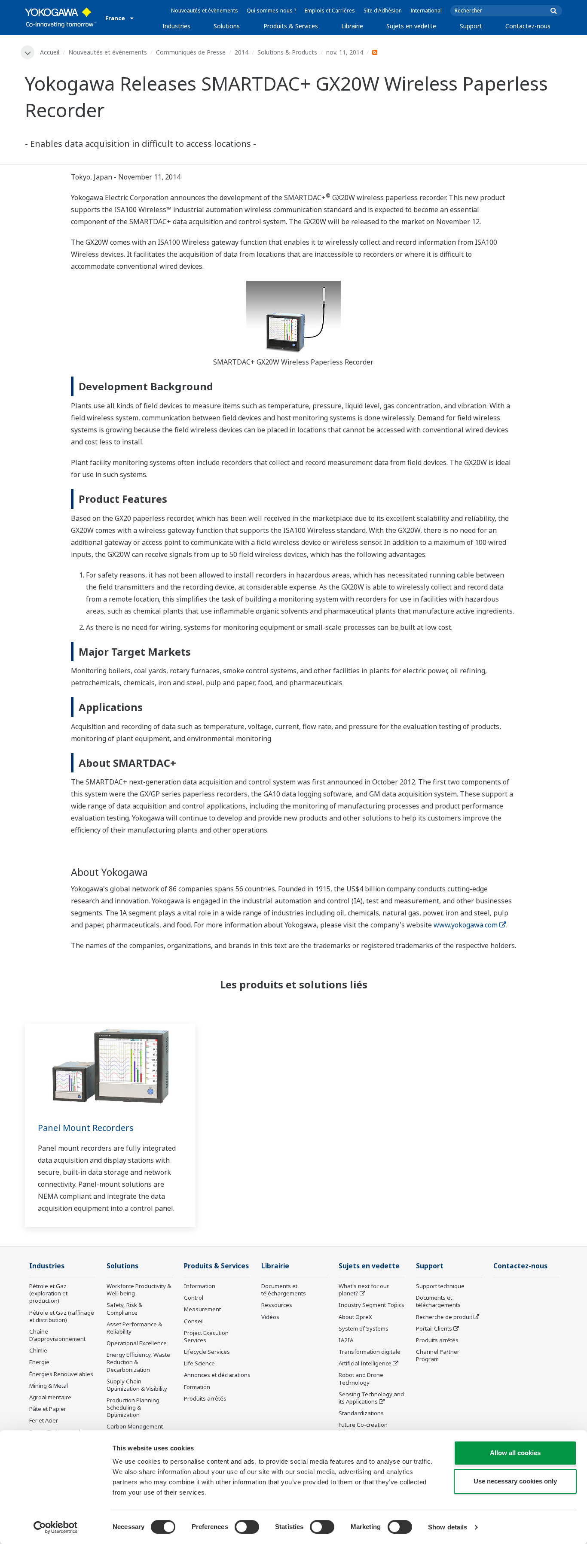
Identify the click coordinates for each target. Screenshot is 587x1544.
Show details (447, 1527)
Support (471, 26)
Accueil (49, 52)
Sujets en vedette (411, 26)
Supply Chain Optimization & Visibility (137, 1384)
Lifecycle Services (207, 1352)
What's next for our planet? (364, 1289)
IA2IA (346, 1340)
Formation (197, 1387)
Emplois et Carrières (330, 10)
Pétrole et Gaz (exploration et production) (48, 1293)
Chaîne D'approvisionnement (57, 1335)
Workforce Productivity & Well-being (139, 1289)
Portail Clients (434, 1328)
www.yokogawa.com (466, 925)
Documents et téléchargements (283, 1289)
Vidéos (270, 1317)
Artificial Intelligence (365, 1363)
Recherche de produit (444, 1317)
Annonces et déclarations (217, 1375)
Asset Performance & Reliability (134, 1327)
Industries (176, 26)
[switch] (247, 1527)
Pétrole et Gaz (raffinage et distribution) (61, 1316)
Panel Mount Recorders (86, 1128)
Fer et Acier (43, 1420)
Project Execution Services (206, 1336)
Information (199, 1286)
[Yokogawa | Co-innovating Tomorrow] (61, 17)
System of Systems (363, 1328)
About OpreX (355, 1317)
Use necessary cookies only (515, 1481)
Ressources (276, 1305)
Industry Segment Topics (371, 1305)
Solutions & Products (287, 52)
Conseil (194, 1321)
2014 (241, 52)
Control (193, 1297)
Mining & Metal (48, 1385)
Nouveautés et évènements (204, 10)
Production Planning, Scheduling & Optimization (134, 1407)
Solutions (227, 26)
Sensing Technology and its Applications (371, 1397)
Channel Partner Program (437, 1355)
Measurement (202, 1309)
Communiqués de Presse (191, 52)
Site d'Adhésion (383, 10)
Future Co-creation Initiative (363, 1428)
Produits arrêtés (205, 1398)
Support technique (440, 1286)
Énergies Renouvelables (61, 1374)
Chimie (38, 1350)
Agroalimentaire (50, 1397)
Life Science (199, 1363)
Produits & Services (290, 26)
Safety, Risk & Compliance (124, 1308)
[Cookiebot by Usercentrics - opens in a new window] (55, 1527)
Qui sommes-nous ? (271, 10)
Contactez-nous (527, 26)
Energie (39, 1362)
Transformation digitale (370, 1352)
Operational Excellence (137, 1343)
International (426, 10)
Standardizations (361, 1413)
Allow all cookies (515, 1452)
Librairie (352, 26)
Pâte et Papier (47, 1409)
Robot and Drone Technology (361, 1378)
